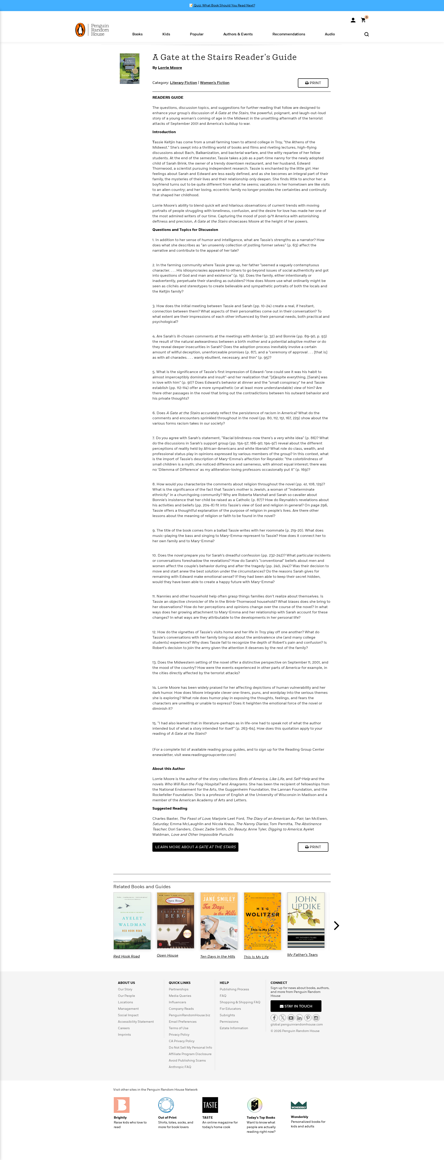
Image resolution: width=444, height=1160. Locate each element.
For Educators (230, 1009)
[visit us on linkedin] (299, 1017)
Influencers (177, 1002)
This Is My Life (256, 957)
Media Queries (180, 996)
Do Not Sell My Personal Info (190, 1047)
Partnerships (178, 989)
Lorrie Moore (170, 67)
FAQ (223, 996)
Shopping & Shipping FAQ (240, 1002)
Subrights (227, 1015)
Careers (124, 1028)
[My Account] (353, 18)
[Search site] (366, 34)
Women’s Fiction (214, 82)
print (315, 83)
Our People (126, 996)
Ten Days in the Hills (217, 956)
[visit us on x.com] (282, 1017)
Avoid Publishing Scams (187, 1060)
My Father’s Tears (302, 954)
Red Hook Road (126, 956)
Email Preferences (183, 1021)
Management (128, 1009)
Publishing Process (234, 989)
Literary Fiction (183, 82)
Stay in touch (298, 1006)
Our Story (125, 989)
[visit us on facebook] (274, 1017)
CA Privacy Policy (181, 1041)
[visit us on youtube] (291, 1017)
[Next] (337, 925)
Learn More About (195, 847)
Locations (125, 1002)
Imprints (124, 1034)
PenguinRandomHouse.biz (189, 1015)
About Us (126, 983)
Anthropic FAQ (180, 1067)
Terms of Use (178, 1028)
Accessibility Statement (136, 1021)
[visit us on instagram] (316, 1017)
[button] (137, 34)
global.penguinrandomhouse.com (297, 1024)
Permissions (229, 1021)
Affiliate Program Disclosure (190, 1054)
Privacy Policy (179, 1034)
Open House (167, 955)
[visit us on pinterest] (307, 1017)
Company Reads (181, 1009)
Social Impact (128, 1015)
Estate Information (234, 1028)
